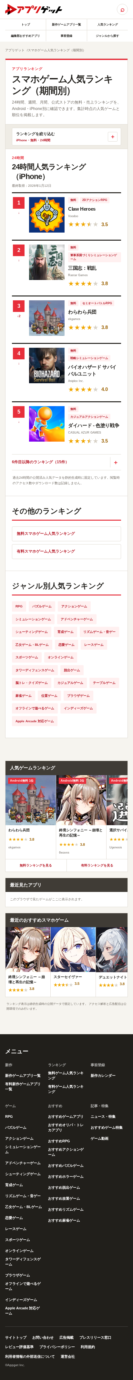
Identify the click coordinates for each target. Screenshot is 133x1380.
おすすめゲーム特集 (107, 1127)
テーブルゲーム (104, 683)
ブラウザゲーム (78, 695)
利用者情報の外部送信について (30, 1356)
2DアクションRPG (94, 200)
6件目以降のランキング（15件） (40, 462)
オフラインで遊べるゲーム (34, 708)
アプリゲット (15, 50)
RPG (19, 606)
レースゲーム (94, 644)
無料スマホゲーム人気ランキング (46, 533)
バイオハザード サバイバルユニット (92, 370)
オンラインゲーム (61, 657)
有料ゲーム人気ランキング (66, 1089)
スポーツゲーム (26, 657)
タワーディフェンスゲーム (34, 670)
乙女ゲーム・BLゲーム (32, 644)
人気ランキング (107, 24)
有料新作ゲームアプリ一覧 (23, 1086)
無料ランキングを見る (36, 865)
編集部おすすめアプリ (25, 35)
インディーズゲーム (78, 708)
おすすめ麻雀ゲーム (64, 1220)
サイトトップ (15, 1337)
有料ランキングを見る (97, 865)
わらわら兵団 (82, 312)
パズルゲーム (42, 606)
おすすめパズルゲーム (66, 1165)
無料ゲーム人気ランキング (66, 1075)
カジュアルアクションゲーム (89, 416)
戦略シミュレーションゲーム (89, 358)
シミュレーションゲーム (33, 619)
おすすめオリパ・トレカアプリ (66, 1127)
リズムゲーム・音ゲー (99, 632)
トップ (25, 24)
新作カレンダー (103, 1075)
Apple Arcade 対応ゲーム (34, 721)
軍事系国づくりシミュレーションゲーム (93, 257)
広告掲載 (66, 1337)
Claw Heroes (82, 209)
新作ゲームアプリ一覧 (66, 24)
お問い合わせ (43, 1337)
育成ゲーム (65, 632)
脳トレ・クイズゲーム (31, 683)
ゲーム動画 (99, 1138)
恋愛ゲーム (66, 644)
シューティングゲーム (31, 632)
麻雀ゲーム (23, 695)
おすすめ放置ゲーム (64, 1198)
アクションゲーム (74, 606)
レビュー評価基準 (19, 1347)
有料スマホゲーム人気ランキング (46, 551)
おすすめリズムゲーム (66, 1209)
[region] (66, 817)
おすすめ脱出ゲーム (64, 1187)
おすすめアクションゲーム (66, 1151)
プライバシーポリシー (57, 1347)
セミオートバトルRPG (97, 303)
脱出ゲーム (72, 670)
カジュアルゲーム (70, 683)
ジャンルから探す (107, 35)
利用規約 (88, 1347)
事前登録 (66, 35)
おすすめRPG (59, 1141)
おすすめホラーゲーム (66, 1176)
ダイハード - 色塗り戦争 (93, 425)
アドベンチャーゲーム (77, 619)
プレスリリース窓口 (95, 1337)
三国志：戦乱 (82, 268)
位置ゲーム (49, 695)
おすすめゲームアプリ (66, 1116)
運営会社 (68, 1356)
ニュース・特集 (103, 1116)
